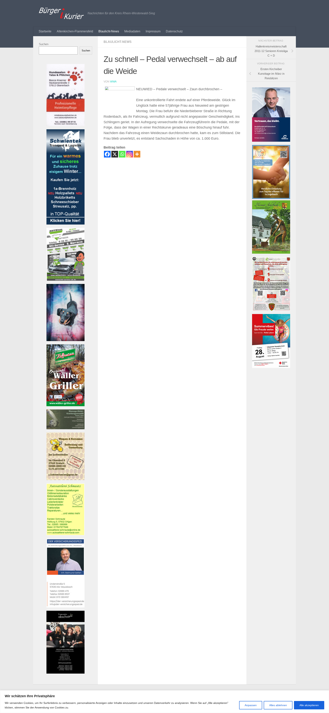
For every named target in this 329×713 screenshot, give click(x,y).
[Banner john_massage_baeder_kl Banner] (65, 428)
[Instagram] (129, 154)
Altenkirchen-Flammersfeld (75, 31)
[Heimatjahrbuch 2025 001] (271, 252)
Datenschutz (174, 31)
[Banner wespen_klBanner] (65, 479)
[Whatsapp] (122, 154)
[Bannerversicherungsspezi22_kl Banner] (65, 606)
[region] (164, 701)
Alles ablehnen (278, 705)
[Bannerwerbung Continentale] (271, 140)
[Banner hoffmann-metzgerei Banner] (65, 405)
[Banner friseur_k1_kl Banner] (65, 672)
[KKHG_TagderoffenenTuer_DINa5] (271, 198)
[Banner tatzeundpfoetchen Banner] (65, 125)
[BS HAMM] (271, 366)
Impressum (153, 31)
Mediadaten (132, 31)
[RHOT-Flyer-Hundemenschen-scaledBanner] (271, 309)
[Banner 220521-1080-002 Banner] (65, 340)
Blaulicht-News (108, 31)
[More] (137, 154)
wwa (113, 81)
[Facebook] (107, 154)
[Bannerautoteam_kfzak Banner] (65, 279)
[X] (114, 154)
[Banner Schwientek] (65, 223)
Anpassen (251, 705)
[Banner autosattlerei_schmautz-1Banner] (65, 534)
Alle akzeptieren (309, 705)
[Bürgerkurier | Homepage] (61, 13)
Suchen (43, 44)
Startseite (45, 31)
